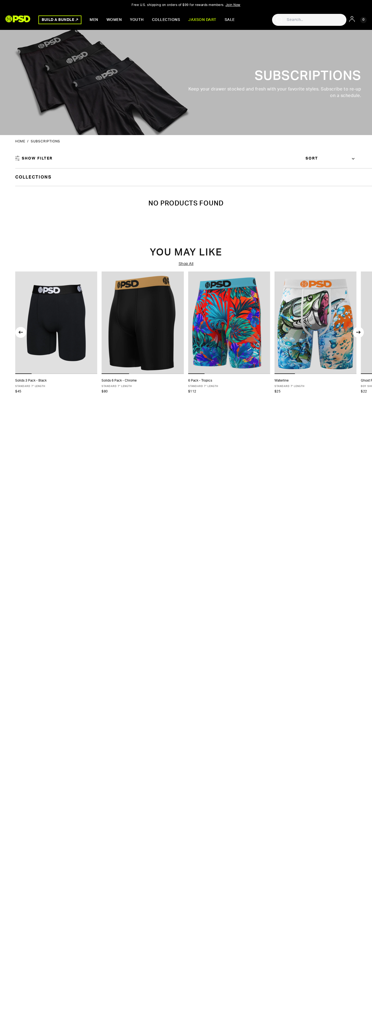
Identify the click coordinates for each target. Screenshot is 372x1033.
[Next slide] (358, 332)
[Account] (352, 19)
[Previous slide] (20, 332)
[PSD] (17, 18)
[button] (23, 373)
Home (20, 141)
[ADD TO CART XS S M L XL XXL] (56, 322)
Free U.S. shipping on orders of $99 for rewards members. (186, 5)
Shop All (186, 264)
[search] (279, 20)
